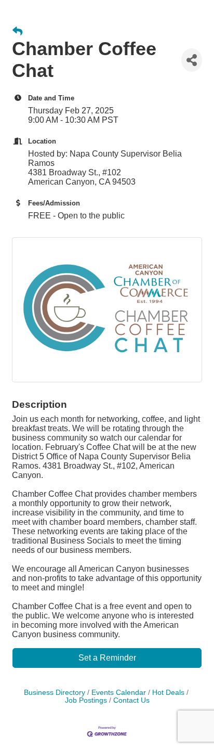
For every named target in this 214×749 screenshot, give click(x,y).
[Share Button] (191, 60)
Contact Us (131, 700)
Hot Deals (168, 692)
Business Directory (54, 692)
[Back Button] (17, 31)
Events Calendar (118, 692)
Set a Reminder (107, 657)
